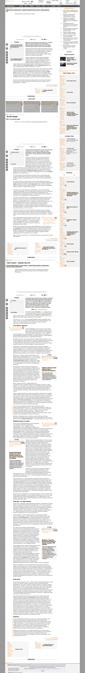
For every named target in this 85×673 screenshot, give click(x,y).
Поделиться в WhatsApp (7, 55)
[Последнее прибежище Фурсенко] (38, 90)
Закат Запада (61, 3)
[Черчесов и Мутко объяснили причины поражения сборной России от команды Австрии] (63, 114)
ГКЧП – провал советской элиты (76, 4)
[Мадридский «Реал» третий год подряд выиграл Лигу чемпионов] (63, 92)
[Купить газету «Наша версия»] (23, 1)
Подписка (25, 3)
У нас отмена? (13, 164)
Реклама (30, 3)
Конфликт (32, 6)
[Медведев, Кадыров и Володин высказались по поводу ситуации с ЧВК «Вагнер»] (49, 534)
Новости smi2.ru (9, 662)
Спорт (48, 6)
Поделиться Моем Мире (7, 48)
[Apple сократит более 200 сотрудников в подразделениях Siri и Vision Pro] (38, 248)
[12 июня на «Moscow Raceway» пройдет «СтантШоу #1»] (63, 103)
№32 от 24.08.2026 (27, 1)
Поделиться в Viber (7, 57)
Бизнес (43, 6)
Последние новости (69, 8)
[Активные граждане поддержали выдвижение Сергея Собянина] (63, 166)
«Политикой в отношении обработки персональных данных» (48, 668)
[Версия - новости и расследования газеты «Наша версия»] (14, 3)
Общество (38, 6)
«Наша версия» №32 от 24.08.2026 (52, 239)
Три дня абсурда (14, 312)
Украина (21, 6)
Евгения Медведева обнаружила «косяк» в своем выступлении (16, 59)
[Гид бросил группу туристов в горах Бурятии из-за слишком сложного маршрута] (63, 233)
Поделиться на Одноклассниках (7, 52)
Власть (26, 6)
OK (42, 670)
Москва (58, 6)
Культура (53, 6)
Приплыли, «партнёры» (48, 2)
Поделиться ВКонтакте (7, 44)
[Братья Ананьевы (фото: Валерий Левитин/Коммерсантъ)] (16, 328)
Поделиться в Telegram (7, 60)
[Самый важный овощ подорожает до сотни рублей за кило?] (63, 181)
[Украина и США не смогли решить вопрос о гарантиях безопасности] (49, 362)
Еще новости (69, 51)
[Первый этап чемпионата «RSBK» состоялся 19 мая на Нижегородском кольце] (63, 81)
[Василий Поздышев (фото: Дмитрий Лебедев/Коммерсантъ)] (49, 423)
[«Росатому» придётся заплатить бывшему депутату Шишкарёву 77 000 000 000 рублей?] (10, 248)
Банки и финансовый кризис (41, 309)
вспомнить (22, 319)
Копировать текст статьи (7, 62)
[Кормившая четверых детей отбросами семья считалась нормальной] (63, 261)
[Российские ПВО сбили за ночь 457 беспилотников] (38, 645)
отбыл (42, 311)
